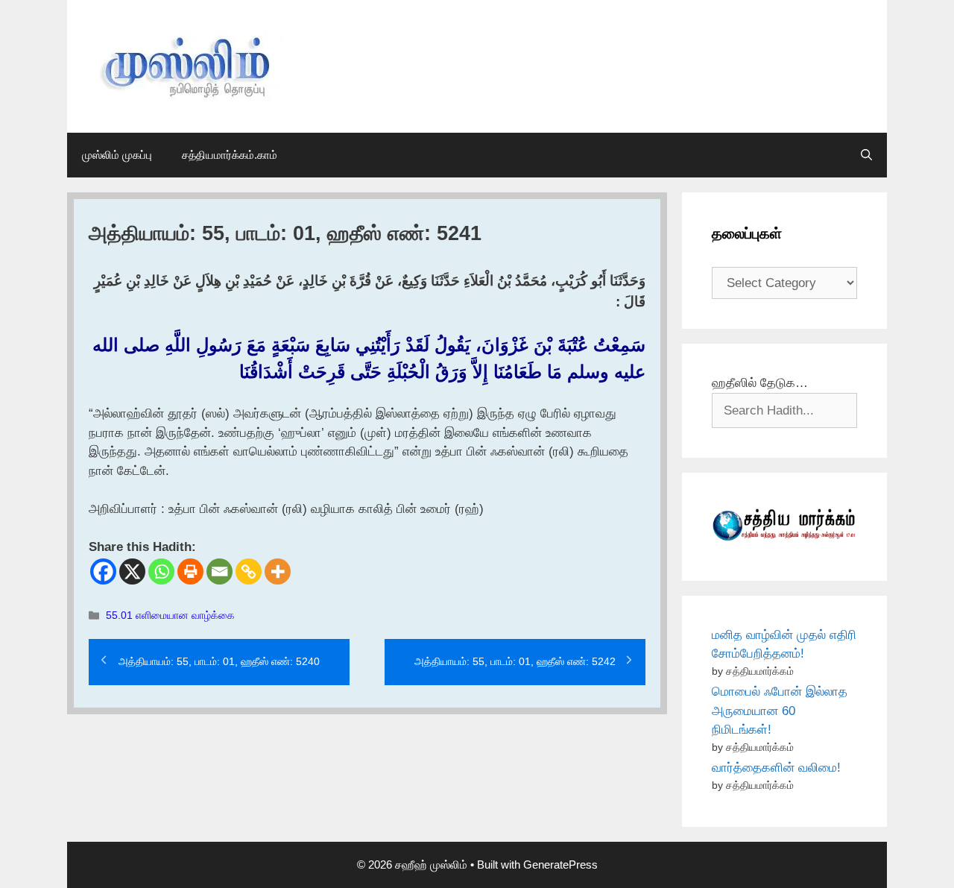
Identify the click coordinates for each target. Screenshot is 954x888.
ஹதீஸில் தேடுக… (760, 383)
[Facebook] (103, 571)
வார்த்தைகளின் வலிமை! (776, 768)
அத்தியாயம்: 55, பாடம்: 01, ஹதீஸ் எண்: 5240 (219, 661)
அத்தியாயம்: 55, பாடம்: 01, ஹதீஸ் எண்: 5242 (515, 661)
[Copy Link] (249, 571)
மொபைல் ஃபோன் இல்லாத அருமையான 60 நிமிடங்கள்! (779, 710)
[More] (278, 571)
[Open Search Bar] (866, 155)
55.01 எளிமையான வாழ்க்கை (170, 615)
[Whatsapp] (161, 571)
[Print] (190, 571)
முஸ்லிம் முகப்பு (117, 154)
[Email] (219, 571)
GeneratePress (560, 864)
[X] (132, 571)
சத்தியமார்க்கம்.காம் (229, 154)
